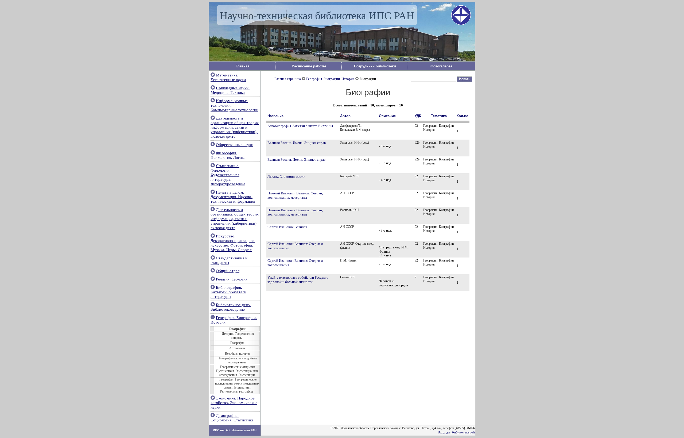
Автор (345, 116)
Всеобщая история (237, 353)
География (237, 343)
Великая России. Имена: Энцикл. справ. (297, 143)
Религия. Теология (231, 279)
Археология (237, 348)
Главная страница (287, 79)
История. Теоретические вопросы (238, 336)
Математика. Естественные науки (228, 77)
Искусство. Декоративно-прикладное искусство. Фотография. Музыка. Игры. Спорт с (233, 243)
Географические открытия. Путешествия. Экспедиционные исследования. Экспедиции (237, 371)
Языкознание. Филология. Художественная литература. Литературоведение (228, 175)
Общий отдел (227, 271)
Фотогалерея (441, 66)
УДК (418, 116)
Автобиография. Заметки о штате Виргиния (300, 126)
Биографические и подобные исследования (238, 360)
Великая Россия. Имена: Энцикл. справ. (296, 159)
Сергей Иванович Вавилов (287, 227)
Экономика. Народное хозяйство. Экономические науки (234, 402)
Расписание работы (309, 66)
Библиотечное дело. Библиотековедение (231, 307)
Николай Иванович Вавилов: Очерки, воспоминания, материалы (295, 195)
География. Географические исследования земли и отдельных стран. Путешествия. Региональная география (237, 385)
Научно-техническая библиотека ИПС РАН (317, 15)
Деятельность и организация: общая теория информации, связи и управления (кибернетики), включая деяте (235, 127)
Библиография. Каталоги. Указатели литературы (228, 292)
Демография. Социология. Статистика (232, 417)
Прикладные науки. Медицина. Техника (230, 90)
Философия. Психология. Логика (228, 155)
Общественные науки (234, 145)
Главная (243, 66)
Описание (387, 116)
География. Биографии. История (330, 79)
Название (275, 116)
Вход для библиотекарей (456, 432)
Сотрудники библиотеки (375, 66)
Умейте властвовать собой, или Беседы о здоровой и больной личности (297, 279)
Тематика (439, 116)
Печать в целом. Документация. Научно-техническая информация (233, 196)
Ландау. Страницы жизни (286, 176)
